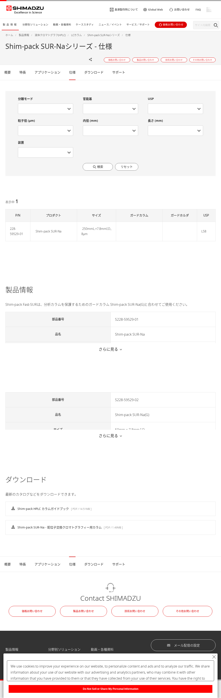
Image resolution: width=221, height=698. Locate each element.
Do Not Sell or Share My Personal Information (110, 688)
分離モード (25, 99)
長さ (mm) (155, 120)
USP (151, 99)
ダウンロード (94, 72)
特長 (22, 72)
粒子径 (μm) (26, 120)
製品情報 (11, 649)
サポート (118, 72)
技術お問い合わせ (135, 611)
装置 (21, 142)
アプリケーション (47, 72)
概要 (7, 72)
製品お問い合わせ (83, 611)
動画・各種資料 (102, 649)
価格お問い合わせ (32, 611)
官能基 (87, 99)
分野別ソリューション (64, 649)
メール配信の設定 (187, 645)
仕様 (72, 72)
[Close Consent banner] (214, 656)
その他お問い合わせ (187, 611)
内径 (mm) (90, 120)
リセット (127, 167)
